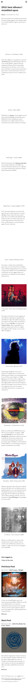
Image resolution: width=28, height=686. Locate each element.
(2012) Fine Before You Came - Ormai (13, 625)
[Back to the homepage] (1, 1)
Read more (4, 614)
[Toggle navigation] (26, 1)
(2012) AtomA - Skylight (16, 570)
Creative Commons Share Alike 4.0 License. (13, 679)
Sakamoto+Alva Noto (21, 163)
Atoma (11, 115)
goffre (19, 676)
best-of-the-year (7, 560)
